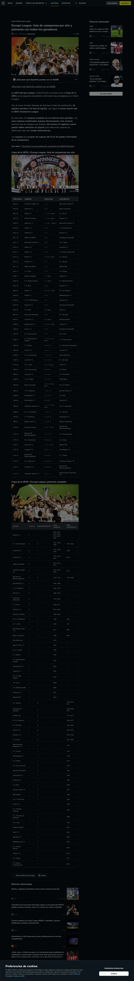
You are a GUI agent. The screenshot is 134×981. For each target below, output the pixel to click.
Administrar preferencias (113, 968)
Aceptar (114, 973)
